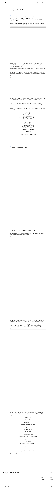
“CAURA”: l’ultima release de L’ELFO (23, 231)
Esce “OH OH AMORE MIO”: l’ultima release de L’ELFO (26, 20)
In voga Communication (9, 2)
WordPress (51, 486)
